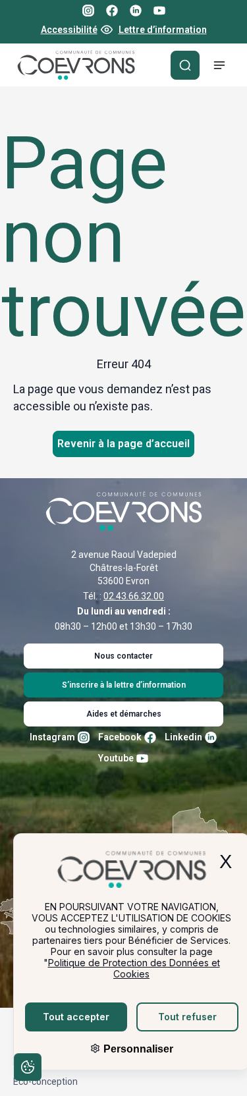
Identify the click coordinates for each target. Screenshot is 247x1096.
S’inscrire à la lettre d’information (124, 685)
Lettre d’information (163, 29)
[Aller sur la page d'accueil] (76, 65)
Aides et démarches (123, 714)
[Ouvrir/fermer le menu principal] (219, 65)
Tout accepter (76, 1016)
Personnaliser (137, 1049)
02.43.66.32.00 (133, 596)
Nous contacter (123, 656)
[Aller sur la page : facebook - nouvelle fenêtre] (112, 10)
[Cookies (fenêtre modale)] (27, 1068)
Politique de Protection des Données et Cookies (134, 968)
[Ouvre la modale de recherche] (185, 65)
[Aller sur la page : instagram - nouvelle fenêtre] (88, 10)
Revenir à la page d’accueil (123, 443)
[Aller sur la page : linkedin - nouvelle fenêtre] (135, 10)
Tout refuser (187, 1016)
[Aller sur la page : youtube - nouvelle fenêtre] (159, 10)
